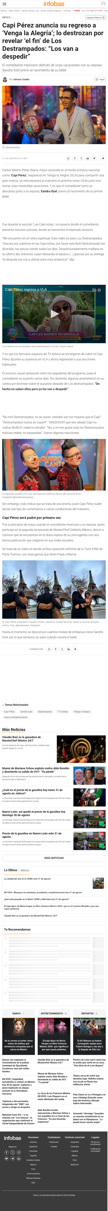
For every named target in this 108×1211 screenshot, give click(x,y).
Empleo (54, 1146)
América (33, 1142)
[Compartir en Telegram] (94, 158)
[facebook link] (6, 1152)
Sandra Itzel (26, 711)
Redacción (53, 1142)
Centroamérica (33, 1174)
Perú (33, 1169)
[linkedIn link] (19, 1158)
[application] (54, 314)
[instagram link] (19, 1152)
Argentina (33, 1146)
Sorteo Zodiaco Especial (39, 11)
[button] (4, 4)
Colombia (33, 1151)
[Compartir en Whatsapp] (68, 158)
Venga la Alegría (82, 711)
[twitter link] (12, 1152)
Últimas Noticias (33, 1178)
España (33, 1155)
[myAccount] (103, 4)
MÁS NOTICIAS (54, 858)
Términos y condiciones (95, 1143)
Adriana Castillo (21, 79)
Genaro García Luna (18, 11)
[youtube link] (6, 1158)
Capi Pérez (9, 711)
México (6, 17)
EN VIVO (80, 11)
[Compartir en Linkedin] (87, 158)
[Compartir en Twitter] (81, 158)
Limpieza (55, 11)
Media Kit (75, 1164)
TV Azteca (63, 711)
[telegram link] (12, 1158)
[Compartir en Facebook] (74, 158)
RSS (33, 1183)
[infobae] (54, 4)
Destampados (45, 711)
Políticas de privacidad (95, 1150)
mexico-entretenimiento (15, 717)
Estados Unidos (33, 1160)
